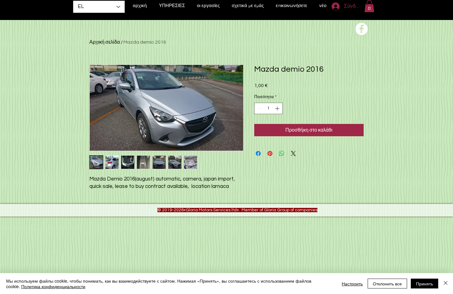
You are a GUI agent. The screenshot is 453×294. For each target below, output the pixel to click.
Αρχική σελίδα (104, 42)
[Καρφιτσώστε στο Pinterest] (270, 153)
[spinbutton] (268, 108)
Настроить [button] (352, 283)
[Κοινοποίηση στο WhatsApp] (281, 153)
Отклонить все (387, 283)
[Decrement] (259, 108)
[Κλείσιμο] (445, 283)
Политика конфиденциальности (53, 286)
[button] (369, 6)
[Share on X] (293, 153)
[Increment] (278, 108)
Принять (424, 283)
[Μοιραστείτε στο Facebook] (258, 153)
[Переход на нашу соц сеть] (361, 29)
